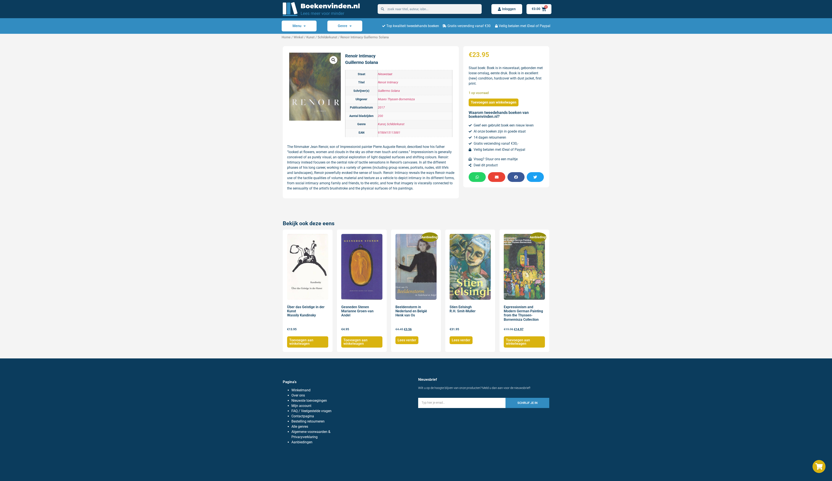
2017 (381, 107)
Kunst (310, 37)
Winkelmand (300, 390)
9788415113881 (389, 132)
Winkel (298, 37)
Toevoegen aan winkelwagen (493, 102)
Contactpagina (302, 416)
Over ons (298, 395)
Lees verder (407, 340)
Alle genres (299, 426)
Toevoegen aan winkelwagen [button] (301, 342)
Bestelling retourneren (308, 421)
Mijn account (301, 406)
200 (380, 116)
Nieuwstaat (385, 74)
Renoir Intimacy (388, 82)
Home (286, 37)
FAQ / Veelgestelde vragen (311, 411)
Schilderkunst (327, 37)
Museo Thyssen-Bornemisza (396, 99)
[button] (333, 60)
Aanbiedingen (301, 442)
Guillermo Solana (389, 91)
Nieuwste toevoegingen (309, 400)
